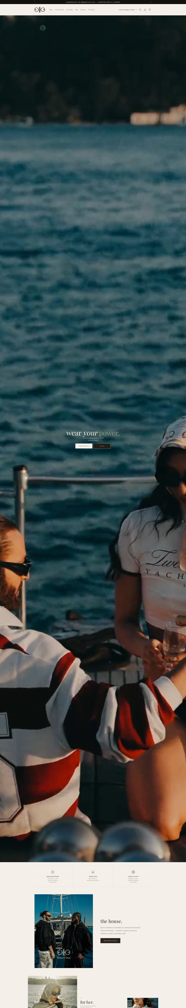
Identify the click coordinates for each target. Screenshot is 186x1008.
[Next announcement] (151, 2)
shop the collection (84, 446)
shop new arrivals (110, 941)
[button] (140, 9)
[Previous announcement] (35, 2)
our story (102, 446)
